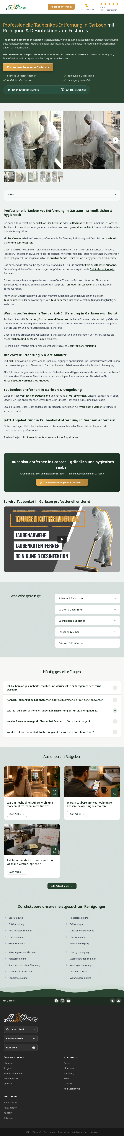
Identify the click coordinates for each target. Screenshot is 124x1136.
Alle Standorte (72, 1088)
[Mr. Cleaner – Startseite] (21, 1017)
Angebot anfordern (61, 6)
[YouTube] (68, 1000)
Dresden (68, 1083)
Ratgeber (9, 1117)
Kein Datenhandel (80, 1132)
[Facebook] (56, 1000)
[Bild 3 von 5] (33, 176)
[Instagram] (62, 1000)
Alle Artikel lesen (62, 885)
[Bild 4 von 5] (45, 176)
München (69, 1068)
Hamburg (69, 1073)
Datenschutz (49, 1132)
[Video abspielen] (62, 539)
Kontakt (8, 1112)
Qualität (8, 1083)
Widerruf (37, 1132)
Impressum (63, 1132)
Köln (66, 1078)
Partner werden (14, 1038)
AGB (27, 1132)
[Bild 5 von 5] (57, 176)
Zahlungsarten (11, 1078)
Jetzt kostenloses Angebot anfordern (62, 482)
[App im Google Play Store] (118, 1000)
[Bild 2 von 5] (21, 176)
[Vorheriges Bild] (8, 140)
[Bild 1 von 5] (9, 176)
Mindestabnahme (13, 1073)
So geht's (8, 1068)
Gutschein (11, 1047)
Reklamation (10, 1107)
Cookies (95, 1132)
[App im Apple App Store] (112, 1000)
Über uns (8, 1062)
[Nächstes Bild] (116, 140)
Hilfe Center (10, 1102)
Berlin (67, 1062)
